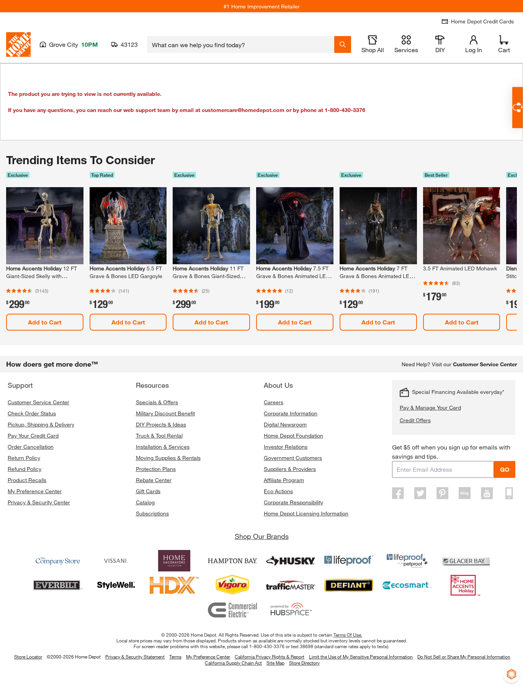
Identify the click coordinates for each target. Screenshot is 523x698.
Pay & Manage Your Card (430, 407)
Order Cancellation (31, 446)
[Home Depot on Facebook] (398, 493)
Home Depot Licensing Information (306, 513)
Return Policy (24, 457)
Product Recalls (27, 480)
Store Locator (28, 657)
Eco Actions (278, 491)
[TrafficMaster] (290, 585)
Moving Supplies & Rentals (168, 457)
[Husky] (290, 560)
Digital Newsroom (285, 424)
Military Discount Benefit (165, 413)
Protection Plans (156, 469)
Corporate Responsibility (293, 502)
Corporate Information (290, 413)
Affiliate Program (284, 480)
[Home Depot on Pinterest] (442, 493)
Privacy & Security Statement (135, 657)
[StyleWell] (116, 585)
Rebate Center (154, 480)
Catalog (145, 502)
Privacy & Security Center (39, 502)
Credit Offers (415, 420)
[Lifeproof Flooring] (348, 560)
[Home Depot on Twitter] (420, 493)
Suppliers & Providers (290, 469)
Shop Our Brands (262, 536)
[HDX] (174, 585)
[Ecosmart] (406, 585)
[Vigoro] (232, 585)
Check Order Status (32, 413)
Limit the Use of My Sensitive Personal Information (361, 657)
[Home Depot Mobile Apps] (509, 493)
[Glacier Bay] (465, 560)
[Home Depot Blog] (465, 493)
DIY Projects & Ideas (161, 424)
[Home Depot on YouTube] (487, 493)
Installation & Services (163, 446)
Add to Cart (45, 322)
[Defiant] (348, 585)
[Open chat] (517, 107)
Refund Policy (24, 469)
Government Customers (293, 457)
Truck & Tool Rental (159, 435)
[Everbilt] (57, 585)
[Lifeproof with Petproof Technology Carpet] (406, 560)
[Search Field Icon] (342, 44)
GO (504, 469)
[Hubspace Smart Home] (290, 610)
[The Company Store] (57, 560)
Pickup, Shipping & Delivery (41, 424)
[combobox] (240, 44)
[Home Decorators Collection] (174, 560)
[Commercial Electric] (232, 610)
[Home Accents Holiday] (465, 585)
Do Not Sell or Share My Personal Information (463, 657)
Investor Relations (285, 446)
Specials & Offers (157, 402)
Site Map (275, 663)
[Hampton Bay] (232, 560)
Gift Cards (148, 491)
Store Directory (304, 663)
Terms (175, 657)
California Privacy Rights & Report (269, 657)
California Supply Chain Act (233, 663)
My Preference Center (35, 491)
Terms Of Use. (347, 635)
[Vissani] (116, 560)
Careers (273, 402)
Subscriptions (152, 513)
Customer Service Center (38, 402)
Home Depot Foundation (293, 435)
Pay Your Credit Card (33, 435)
